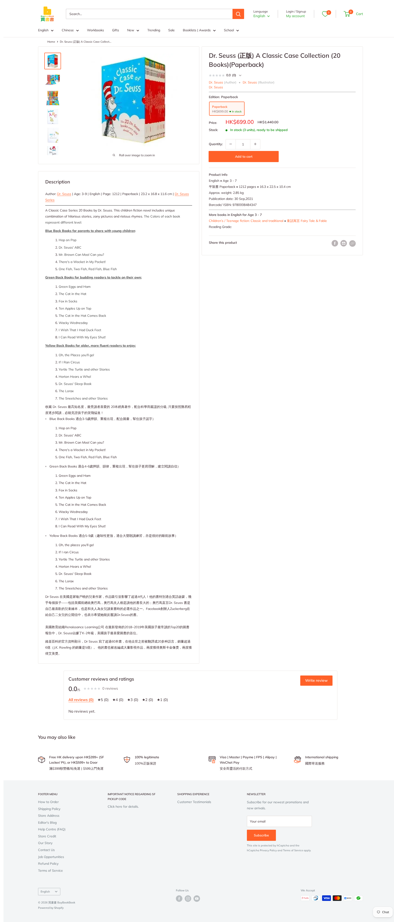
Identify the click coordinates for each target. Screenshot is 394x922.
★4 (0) (117, 699)
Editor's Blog (47, 822)
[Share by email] (343, 243)
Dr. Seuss (216, 87)
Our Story (45, 843)
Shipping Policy (49, 809)
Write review (316, 680)
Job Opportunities (51, 857)
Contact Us (46, 850)
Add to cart (243, 156)
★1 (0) (162, 699)
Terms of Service (50, 870)
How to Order (48, 802)
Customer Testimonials (194, 802)
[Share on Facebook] (335, 243)
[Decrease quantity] (231, 144)
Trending (153, 30)
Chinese (68, 30)
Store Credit (47, 836)
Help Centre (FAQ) (51, 829)
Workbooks (95, 30)
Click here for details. (123, 806)
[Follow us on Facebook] (179, 898)
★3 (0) (132, 699)
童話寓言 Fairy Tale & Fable (307, 220)
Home (51, 41)
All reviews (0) (81, 699)
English (43, 30)
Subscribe (261, 835)
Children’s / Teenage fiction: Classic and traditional (246, 220)
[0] (325, 14)
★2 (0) (147, 699)
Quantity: (216, 144)
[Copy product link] (352, 243)
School (229, 30)
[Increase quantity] (255, 144)
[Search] (238, 14)
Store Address (48, 815)
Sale (171, 30)
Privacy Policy (268, 850)
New (130, 30)
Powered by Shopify (51, 907)
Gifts (115, 30)
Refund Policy (48, 863)
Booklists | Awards (197, 30)
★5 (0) (103, 699)
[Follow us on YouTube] (197, 898)
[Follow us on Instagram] (188, 898)
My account (295, 16)
